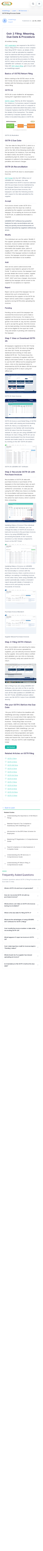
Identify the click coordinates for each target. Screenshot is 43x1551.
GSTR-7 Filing (12, 782)
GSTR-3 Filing (12, 762)
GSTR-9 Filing (12, 789)
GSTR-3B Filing (12, 765)
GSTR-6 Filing (12, 778)
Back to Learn (10, 808)
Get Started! (11, 747)
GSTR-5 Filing (12, 772)
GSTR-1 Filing (12, 758)
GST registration (10, 45)
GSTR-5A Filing (12, 775)
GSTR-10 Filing (12, 792)
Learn (14, 11)
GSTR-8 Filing (12, 785)
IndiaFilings (6, 11)
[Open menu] (39, 3)
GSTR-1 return (10, 101)
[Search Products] (33, 3)
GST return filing (17, 66)
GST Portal (9, 178)
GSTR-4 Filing (12, 768)
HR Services (23, 11)
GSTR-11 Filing (12, 795)
